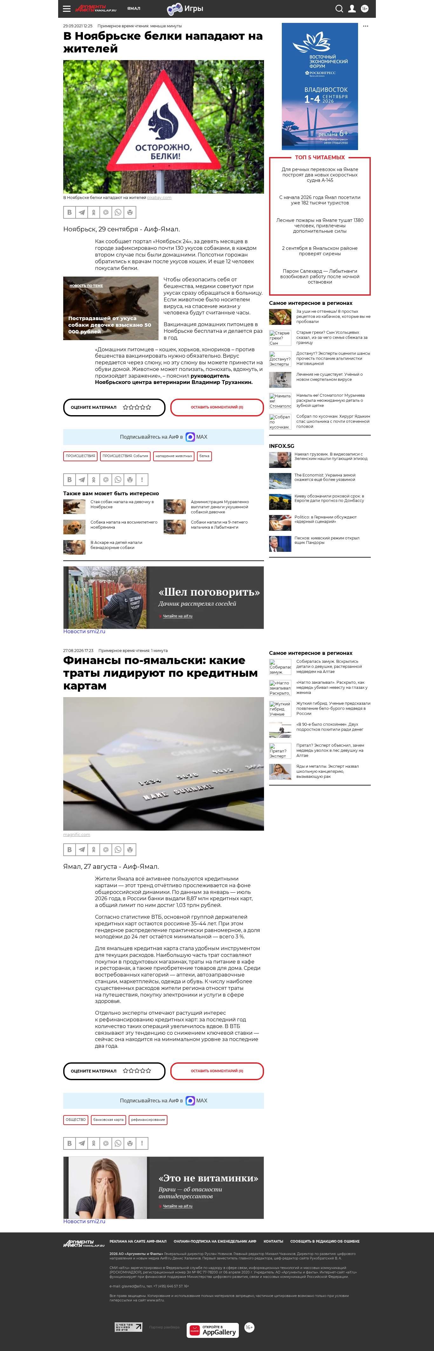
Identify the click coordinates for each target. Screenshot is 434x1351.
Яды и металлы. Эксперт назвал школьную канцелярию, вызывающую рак (327, 771)
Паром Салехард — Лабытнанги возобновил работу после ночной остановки (320, 277)
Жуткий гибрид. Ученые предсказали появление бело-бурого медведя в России (333, 708)
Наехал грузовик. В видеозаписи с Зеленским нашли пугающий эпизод (331, 456)
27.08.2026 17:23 (78, 650)
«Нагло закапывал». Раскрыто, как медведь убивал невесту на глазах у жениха (332, 687)
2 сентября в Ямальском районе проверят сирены (320, 251)
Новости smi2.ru (84, 631)
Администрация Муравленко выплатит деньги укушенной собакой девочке (220, 506)
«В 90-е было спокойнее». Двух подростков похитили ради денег (329, 727)
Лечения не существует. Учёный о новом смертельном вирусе (329, 377)
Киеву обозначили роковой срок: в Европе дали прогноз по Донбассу (329, 498)
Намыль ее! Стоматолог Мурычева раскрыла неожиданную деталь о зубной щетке (330, 400)
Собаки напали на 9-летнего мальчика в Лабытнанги (219, 525)
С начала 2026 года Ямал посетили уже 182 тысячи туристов (320, 200)
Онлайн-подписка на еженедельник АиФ (215, 1241)
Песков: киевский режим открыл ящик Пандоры (327, 540)
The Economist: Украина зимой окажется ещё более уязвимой (325, 477)
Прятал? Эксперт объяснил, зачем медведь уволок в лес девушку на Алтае (330, 750)
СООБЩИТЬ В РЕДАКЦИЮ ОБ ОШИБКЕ (325, 1241)
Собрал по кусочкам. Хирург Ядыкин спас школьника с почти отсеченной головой (333, 421)
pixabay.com (159, 197)
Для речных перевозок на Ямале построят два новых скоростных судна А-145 (320, 175)
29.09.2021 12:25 (77, 26)
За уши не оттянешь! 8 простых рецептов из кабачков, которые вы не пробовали (333, 316)
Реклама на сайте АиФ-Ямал (138, 1241)
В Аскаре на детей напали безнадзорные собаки (116, 545)
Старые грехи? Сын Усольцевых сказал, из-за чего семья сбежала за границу (332, 337)
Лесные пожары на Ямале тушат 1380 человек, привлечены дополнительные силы (319, 226)
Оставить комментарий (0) (217, 407)
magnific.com (76, 834)
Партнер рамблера (164, 1327)
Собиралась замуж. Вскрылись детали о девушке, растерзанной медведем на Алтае (329, 666)
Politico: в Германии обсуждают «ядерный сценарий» (326, 519)
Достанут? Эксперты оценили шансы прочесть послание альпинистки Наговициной (333, 358)
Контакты (273, 1241)
